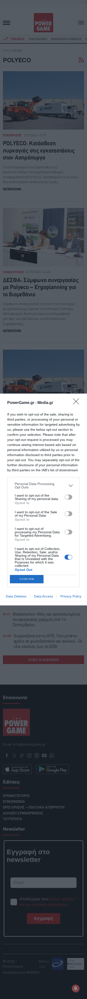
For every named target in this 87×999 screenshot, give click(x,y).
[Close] (77, 403)
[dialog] (43, 499)
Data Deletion (16, 596)
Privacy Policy (70, 596)
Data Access (43, 596)
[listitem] (43, 485)
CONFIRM (27, 579)
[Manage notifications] (76, 988)
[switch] (68, 497)
